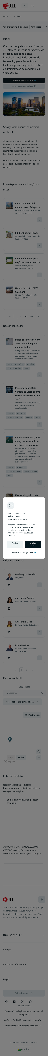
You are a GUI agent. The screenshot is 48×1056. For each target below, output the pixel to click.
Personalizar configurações (24, 552)
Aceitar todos (33, 544)
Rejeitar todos (15, 544)
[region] (24, 528)
